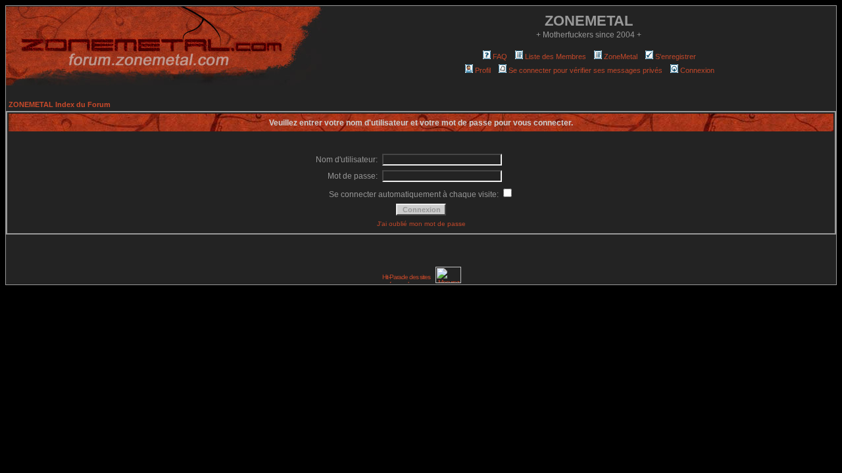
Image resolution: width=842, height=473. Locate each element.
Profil (483, 70)
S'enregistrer (675, 56)
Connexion (697, 70)
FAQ (500, 56)
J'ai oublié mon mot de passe (421, 223)
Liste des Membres (555, 56)
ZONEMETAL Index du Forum (60, 104)
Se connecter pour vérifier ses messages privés (585, 70)
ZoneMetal (620, 56)
